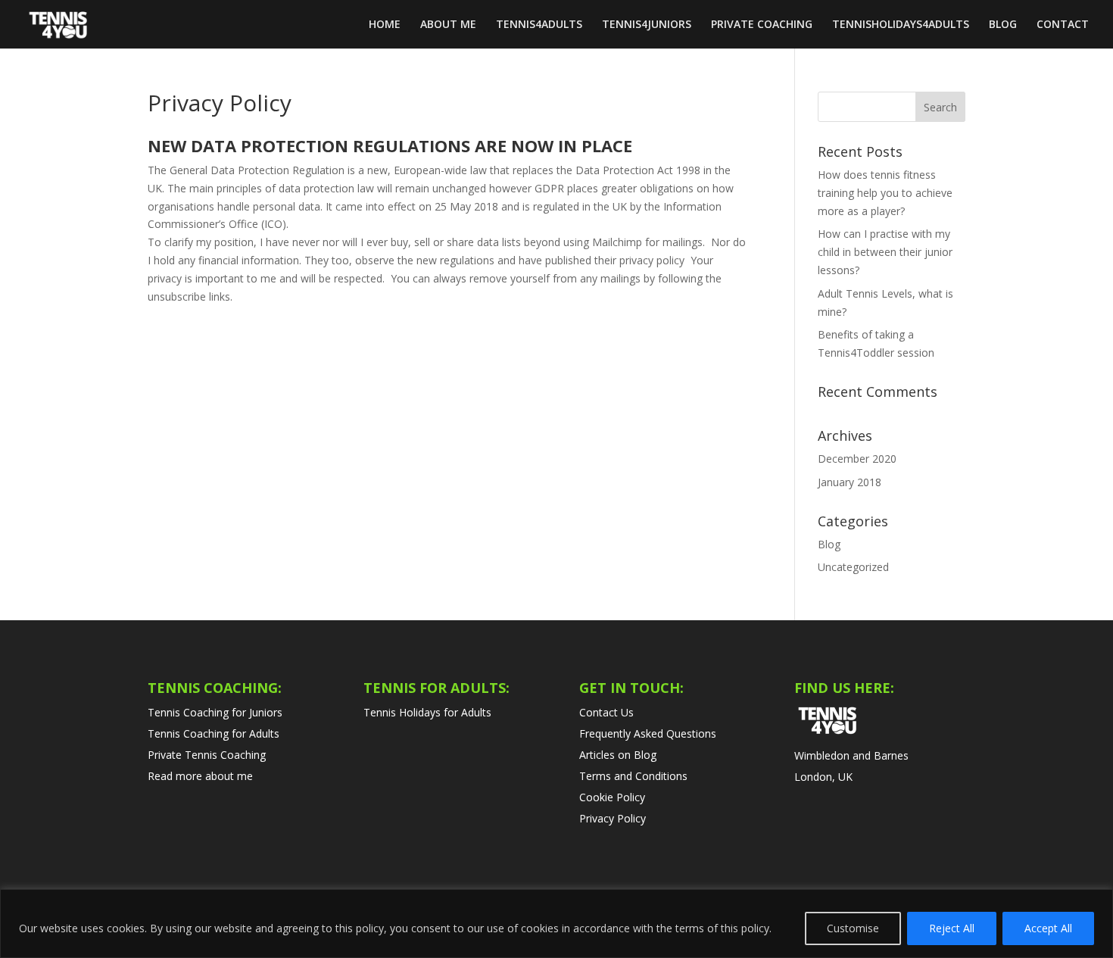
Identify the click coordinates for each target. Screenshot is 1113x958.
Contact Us (606, 712)
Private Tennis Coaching (207, 754)
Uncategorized (853, 567)
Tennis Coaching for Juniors (215, 712)
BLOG (1003, 25)
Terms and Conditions (633, 776)
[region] (556, 923)
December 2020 (857, 458)
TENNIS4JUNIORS (646, 25)
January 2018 (849, 482)
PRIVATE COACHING (761, 25)
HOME (385, 25)
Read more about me (200, 776)
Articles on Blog (617, 754)
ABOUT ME (448, 25)
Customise (853, 928)
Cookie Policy (612, 797)
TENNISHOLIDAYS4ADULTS (900, 25)
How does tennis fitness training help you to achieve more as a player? (885, 192)
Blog (829, 544)
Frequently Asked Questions (647, 733)
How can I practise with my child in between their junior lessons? (885, 251)
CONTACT (1063, 25)
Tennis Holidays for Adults (427, 712)
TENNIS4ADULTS (539, 25)
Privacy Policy (612, 818)
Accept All (1048, 928)
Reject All (951, 928)
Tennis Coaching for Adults (213, 733)
